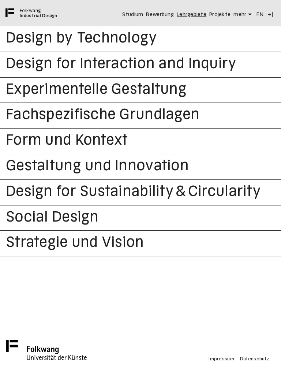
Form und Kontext (67, 141)
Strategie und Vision (75, 243)
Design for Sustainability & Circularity (133, 192)
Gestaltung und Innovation (97, 167)
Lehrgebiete (191, 15)
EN (259, 15)
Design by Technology (81, 39)
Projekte (220, 15)
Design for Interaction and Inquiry (121, 64)
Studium (132, 15)
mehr (239, 15)
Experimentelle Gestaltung (96, 90)
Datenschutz (254, 359)
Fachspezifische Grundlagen (102, 115)
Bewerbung (160, 15)
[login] (270, 15)
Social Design (52, 218)
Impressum (221, 359)
